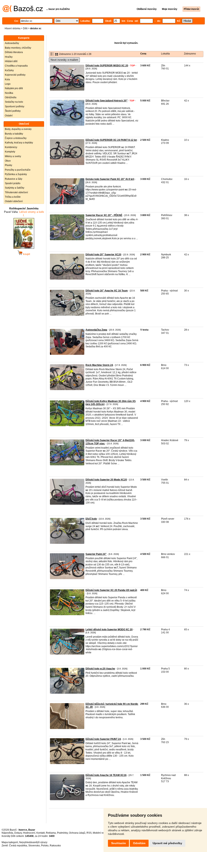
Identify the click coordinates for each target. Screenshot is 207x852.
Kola (7, 79)
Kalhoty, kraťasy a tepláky (19, 142)
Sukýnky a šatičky (14, 187)
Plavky (8, 165)
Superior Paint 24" (96, 554)
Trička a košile (13, 196)
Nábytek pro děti (14, 88)
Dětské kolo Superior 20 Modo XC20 (106, 479)
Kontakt (40, 832)
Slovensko (34, 845)
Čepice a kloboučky (15, 138)
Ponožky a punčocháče (18, 169)
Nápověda (7, 832)
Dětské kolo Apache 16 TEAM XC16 (106, 775)
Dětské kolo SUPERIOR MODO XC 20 (107, 65)
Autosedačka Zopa (96, 329)
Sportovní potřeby (14, 106)
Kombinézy (11, 147)
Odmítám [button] (139, 843)
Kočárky (9, 70)
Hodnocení (29, 832)
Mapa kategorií (10, 842)
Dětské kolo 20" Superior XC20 (103, 254)
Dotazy (18, 832)
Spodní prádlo (12, 183)
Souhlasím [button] (118, 843)
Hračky (9, 56)
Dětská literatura (14, 52)
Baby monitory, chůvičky (18, 47)
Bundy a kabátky (14, 133)
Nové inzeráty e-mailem (64, 59)
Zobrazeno (190, 53)
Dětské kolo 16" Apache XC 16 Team (107, 290)
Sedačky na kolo (14, 101)
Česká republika (18, 845)
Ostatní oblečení (14, 201)
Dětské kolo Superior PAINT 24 (103, 739)
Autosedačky (12, 43)
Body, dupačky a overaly (18, 129)
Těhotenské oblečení (16, 192)
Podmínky (62, 832)
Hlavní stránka (12, 28)
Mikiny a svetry (13, 156)
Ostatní (9, 115)
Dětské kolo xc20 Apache (100, 668)
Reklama (51, 832)
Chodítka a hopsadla (16, 65)
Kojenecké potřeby (15, 74)
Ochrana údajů (77, 832)
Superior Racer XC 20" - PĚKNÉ (104, 215)
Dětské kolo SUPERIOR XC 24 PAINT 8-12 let (111, 140)
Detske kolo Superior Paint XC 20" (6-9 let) (110, 179)
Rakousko (55, 845)
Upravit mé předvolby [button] (167, 843)
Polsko (45, 845)
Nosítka (9, 93)
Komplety (10, 151)
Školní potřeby (13, 111)
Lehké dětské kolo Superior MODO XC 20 (109, 629)
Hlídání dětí (11, 61)
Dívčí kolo (91, 518)
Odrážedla (10, 97)
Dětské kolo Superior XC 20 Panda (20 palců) (111, 590)
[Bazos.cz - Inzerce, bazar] (23, 11)
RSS (89, 832)
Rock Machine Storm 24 (99, 365)
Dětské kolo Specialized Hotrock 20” (107, 100)
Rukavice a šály (13, 179)
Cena (143, 53)
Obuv (8, 160)
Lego (8, 83)
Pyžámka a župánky (16, 174)
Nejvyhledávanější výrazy (33, 842)
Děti (25, 28)
